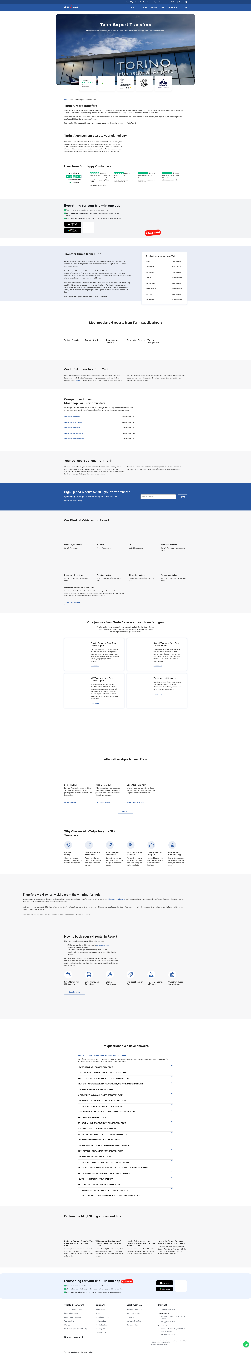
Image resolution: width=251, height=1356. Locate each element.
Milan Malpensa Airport (135, 802)
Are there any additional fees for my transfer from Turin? (102, 1134)
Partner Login (132, 1317)
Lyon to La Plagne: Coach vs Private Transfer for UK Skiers (171, 1242)
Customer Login (101, 1321)
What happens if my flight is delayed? (93, 1117)
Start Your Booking (73, 602)
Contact (184, 7)
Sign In (181, 2)
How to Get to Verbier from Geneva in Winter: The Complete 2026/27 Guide (141, 1243)
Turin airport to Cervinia (72, 427)
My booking (157, 2)
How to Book (100, 1309)
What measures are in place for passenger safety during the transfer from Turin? (113, 1168)
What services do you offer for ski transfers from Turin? (102, 1055)
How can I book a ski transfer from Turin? (95, 1067)
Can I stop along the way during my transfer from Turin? (102, 1123)
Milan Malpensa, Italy (136, 785)
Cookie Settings (101, 1325)
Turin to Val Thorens (136, 340)
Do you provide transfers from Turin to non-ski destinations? (104, 1162)
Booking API (100, 1329)
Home (66, 100)
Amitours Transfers (134, 1321)
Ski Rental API (100, 1333)
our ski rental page (102, 945)
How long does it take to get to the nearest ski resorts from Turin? (106, 1112)
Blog (162, 7)
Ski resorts (134, 7)
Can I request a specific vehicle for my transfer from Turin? (103, 1190)
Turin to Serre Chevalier (112, 341)
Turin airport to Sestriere (72, 416)
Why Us (67, 1325)
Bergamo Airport (70, 802)
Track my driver (145, 2)
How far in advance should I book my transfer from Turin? (102, 1073)
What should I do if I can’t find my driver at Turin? (99, 1185)
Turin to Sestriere (93, 340)
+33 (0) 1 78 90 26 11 (168, 1334)
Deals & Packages (71, 1313)
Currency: (169, 2)
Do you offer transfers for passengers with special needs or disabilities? (109, 1196)
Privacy (84, 1352)
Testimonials (69, 1321)
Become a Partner (133, 1313)
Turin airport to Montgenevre (73, 433)
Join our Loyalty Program (74, 1309)
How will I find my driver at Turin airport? (95, 1179)
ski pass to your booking (116, 899)
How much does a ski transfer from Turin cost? (98, 1129)
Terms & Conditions (71, 1352)
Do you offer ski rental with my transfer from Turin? (100, 1151)
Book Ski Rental (74, 992)
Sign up (182, 497)
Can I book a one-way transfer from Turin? (96, 1089)
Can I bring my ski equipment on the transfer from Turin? (102, 1101)
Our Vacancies (132, 1325)
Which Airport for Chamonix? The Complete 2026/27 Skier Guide (108, 1243)
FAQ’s (97, 1313)
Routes (144, 7)
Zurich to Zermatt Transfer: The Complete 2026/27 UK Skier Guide (78, 1243)
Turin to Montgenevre (153, 341)
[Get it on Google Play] (164, 1289)
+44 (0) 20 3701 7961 (168, 1322)
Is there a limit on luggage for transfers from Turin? (100, 1095)
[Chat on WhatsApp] (246, 1344)
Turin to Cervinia (71, 340)
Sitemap (92, 1352)
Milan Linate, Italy (103, 785)
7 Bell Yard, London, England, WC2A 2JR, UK (173, 1317)
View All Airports (126, 811)
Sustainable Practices (72, 1317)
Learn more (95, 666)
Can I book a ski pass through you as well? (96, 1157)
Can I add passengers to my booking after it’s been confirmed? (104, 1145)
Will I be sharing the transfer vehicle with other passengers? (104, 1173)
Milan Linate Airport (102, 802)
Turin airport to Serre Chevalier (74, 438)
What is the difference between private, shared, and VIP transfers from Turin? (110, 1084)
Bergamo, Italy (70, 785)
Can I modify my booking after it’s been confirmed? (99, 1140)
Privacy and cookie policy (73, 501)
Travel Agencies (132, 2)
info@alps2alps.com (168, 1309)
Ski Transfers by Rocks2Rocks (75, 1329)
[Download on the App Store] (164, 1282)
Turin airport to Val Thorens (73, 422)
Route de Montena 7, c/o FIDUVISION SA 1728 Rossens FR (173, 1330)
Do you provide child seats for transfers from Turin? (100, 1106)
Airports (154, 7)
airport (78, 380)
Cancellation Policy (102, 1317)
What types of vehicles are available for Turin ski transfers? (104, 1078)
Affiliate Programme (134, 1309)
